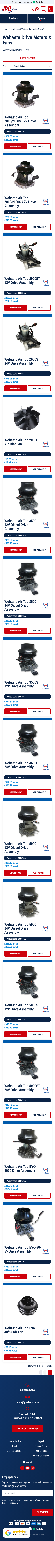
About (14, 1446)
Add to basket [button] (39, 146)
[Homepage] (9, 9)
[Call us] (50, 9)
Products (13, 18)
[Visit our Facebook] (22, 1468)
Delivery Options (14, 1450)
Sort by (5, 66)
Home (5, 29)
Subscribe (43, 1512)
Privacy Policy (41, 1446)
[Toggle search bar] (32, 9)
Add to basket (39, 873)
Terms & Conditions (40, 1455)
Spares (41, 18)
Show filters (27, 58)
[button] (16, 1533)
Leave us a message (28, 1428)
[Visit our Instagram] (27, 1468)
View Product (16, 146)
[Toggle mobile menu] (43, 9)
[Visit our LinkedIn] (33, 1468)
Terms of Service (8, 1503)
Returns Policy (41, 1450)
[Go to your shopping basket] (37, 9)
